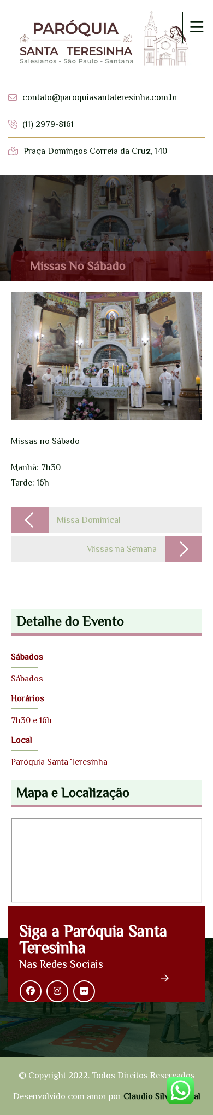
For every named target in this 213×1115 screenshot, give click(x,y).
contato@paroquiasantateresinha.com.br (99, 97)
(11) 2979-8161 (48, 124)
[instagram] (57, 991)
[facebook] (31, 991)
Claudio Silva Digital (161, 1096)
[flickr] (84, 991)
